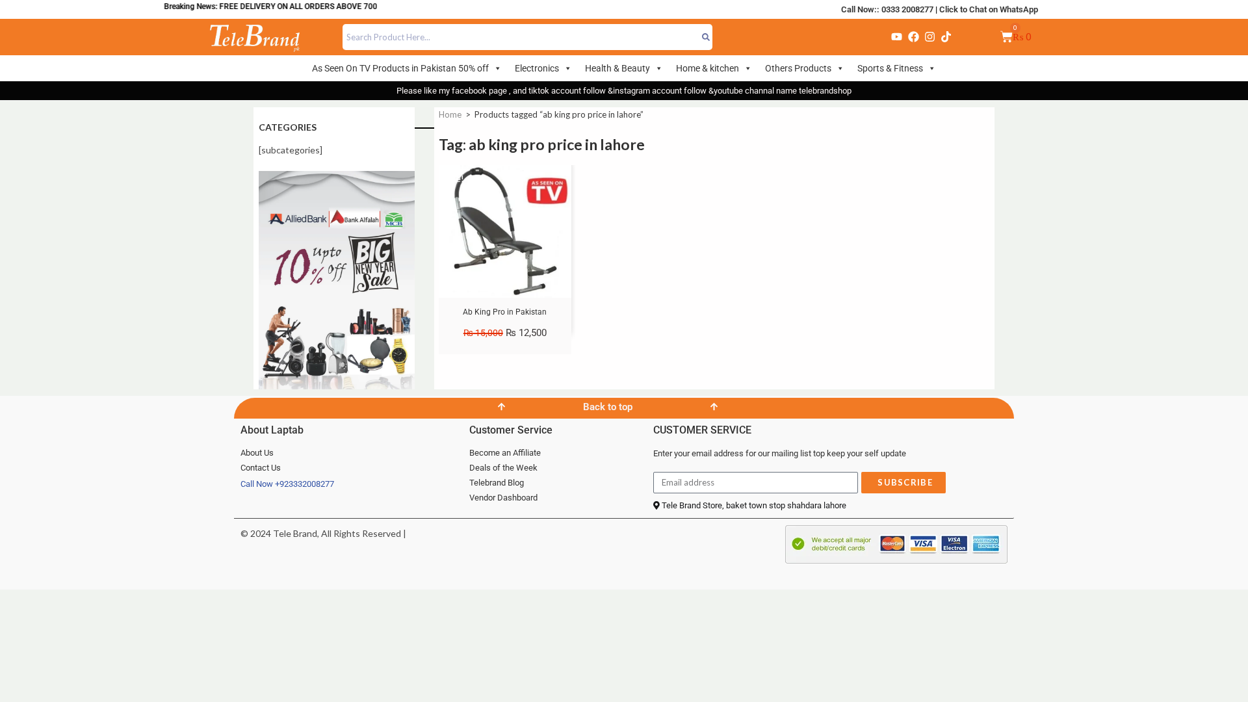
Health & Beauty (617, 68)
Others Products (798, 68)
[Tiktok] (946, 37)
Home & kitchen (707, 68)
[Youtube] (897, 37)
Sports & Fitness (890, 68)
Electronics (537, 68)
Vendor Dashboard (503, 497)
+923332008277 (304, 484)
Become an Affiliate (505, 453)
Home (450, 114)
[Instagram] (929, 37)
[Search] (706, 37)
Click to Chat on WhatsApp (988, 9)
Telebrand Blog (496, 483)
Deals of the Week (503, 468)
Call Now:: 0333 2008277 (887, 9)
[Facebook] (913, 37)
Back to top (607, 407)
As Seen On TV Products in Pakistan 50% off (400, 68)
